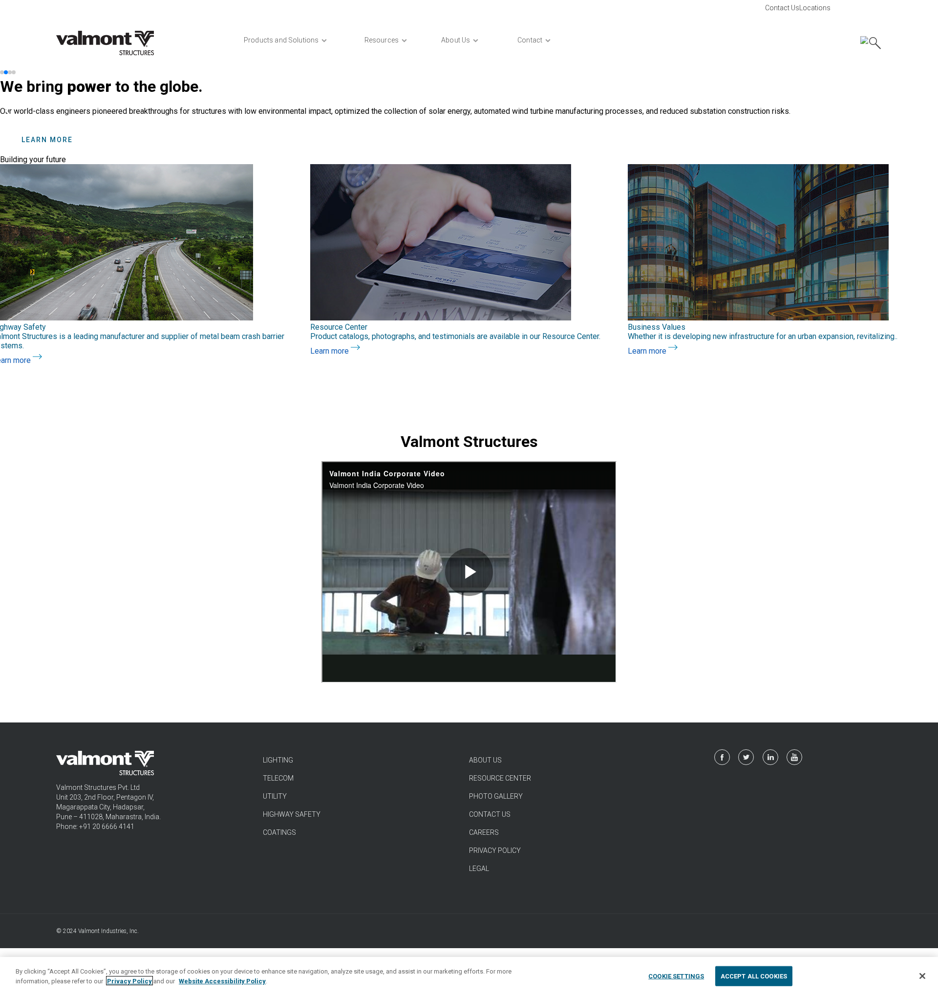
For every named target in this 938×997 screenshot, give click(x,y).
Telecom (278, 778)
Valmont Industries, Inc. (108, 931)
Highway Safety (291, 814)
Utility (275, 796)
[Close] (922, 976)
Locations (815, 8)
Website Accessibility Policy (222, 980)
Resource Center (500, 778)
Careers (484, 832)
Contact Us (782, 8)
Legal (479, 868)
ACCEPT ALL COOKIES (754, 976)
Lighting (278, 760)
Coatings (279, 832)
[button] (2, 72)
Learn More (47, 140)
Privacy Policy (495, 850)
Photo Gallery (496, 796)
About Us (485, 760)
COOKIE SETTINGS (676, 976)
